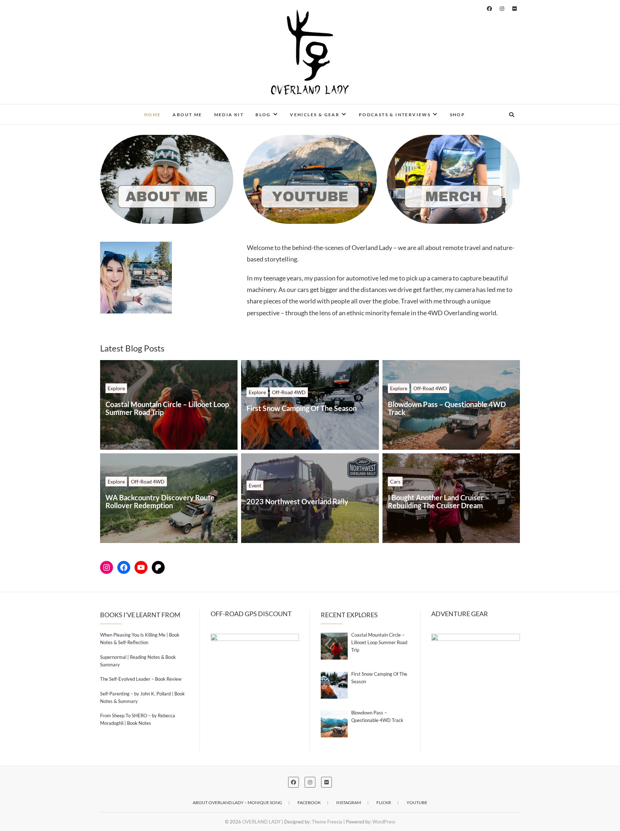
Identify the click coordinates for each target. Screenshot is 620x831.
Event (255, 485)
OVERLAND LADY (134, 109)
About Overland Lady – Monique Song (237, 802)
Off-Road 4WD (289, 392)
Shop (457, 114)
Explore (116, 388)
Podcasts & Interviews (395, 114)
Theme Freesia (327, 822)
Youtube (417, 802)
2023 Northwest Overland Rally (297, 501)
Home (152, 114)
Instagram (348, 802)
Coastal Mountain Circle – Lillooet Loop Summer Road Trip (167, 408)
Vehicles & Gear (314, 114)
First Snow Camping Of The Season (301, 408)
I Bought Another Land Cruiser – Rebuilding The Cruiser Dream (438, 501)
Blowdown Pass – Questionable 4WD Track (447, 408)
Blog (263, 114)
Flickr (383, 802)
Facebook (309, 802)
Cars (395, 481)
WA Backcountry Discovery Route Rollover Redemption (160, 501)
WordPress (383, 822)
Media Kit (229, 114)
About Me (187, 114)
